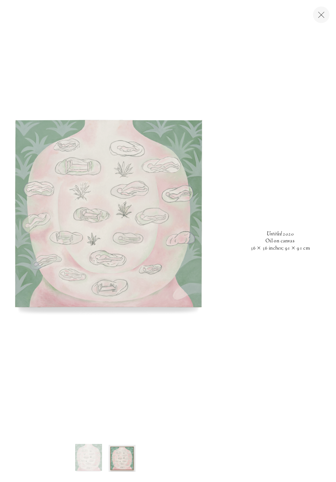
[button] (88, 458)
